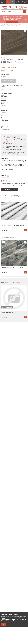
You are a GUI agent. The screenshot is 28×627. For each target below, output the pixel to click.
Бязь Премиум (4, 96)
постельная (4, 113)
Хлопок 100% (4, 110)
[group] (14, 214)
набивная (3, 100)
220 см (2, 103)
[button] (8, 53)
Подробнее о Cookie (11, 620)
